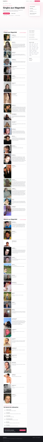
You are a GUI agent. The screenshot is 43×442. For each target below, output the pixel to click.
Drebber (33, 51)
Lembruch (37, 47)
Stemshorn (35, 47)
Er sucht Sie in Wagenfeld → (23, 219)
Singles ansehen (13, 13)
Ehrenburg (30, 55)
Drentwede (35, 51)
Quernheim (30, 46)
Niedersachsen (6, 3)
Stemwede (30, 51)
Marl (32, 47)
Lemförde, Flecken (34, 46)
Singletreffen (5, 1)
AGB (36, 437)
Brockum (30, 47)
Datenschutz (38, 437)
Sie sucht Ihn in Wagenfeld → (23, 32)
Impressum (34, 437)
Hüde (37, 46)
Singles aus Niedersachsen (32, 37)
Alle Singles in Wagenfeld (31, 32)
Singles (3, 3)
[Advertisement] (21, 20)
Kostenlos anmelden (6, 13)
